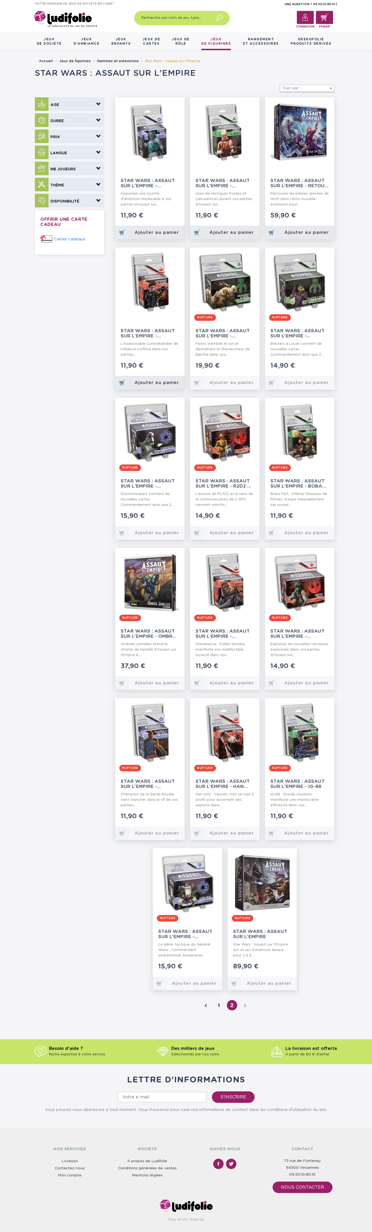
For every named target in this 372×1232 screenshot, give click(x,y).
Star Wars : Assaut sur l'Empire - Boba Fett (297, 484)
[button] (69, 104)
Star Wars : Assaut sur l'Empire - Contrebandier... (148, 333)
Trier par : (308, 88)
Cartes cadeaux (70, 239)
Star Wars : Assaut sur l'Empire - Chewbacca (223, 634)
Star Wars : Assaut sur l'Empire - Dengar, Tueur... (223, 183)
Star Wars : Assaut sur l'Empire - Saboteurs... (297, 634)
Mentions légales (147, 1175)
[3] (168, 216)
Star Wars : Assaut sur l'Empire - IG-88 (297, 784)
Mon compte (69, 1175)
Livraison (70, 1161)
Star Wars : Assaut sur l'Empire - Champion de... (148, 784)
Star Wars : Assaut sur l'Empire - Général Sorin (148, 183)
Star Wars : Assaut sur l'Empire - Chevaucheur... (223, 333)
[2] (164, 216)
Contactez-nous (70, 1168)
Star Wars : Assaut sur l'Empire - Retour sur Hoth (299, 183)
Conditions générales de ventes (147, 1168)
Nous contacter (302, 1187)
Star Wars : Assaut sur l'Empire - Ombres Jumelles (149, 634)
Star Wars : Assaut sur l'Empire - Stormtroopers (148, 484)
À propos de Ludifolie (147, 1161)
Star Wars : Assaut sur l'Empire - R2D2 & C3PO (223, 484)
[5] (177, 216)
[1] (160, 216)
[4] (173, 216)
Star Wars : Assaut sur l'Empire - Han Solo (223, 784)
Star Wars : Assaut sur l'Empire (260, 934)
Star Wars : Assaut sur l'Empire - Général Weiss (185, 934)
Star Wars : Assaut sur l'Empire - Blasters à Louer (297, 333)
